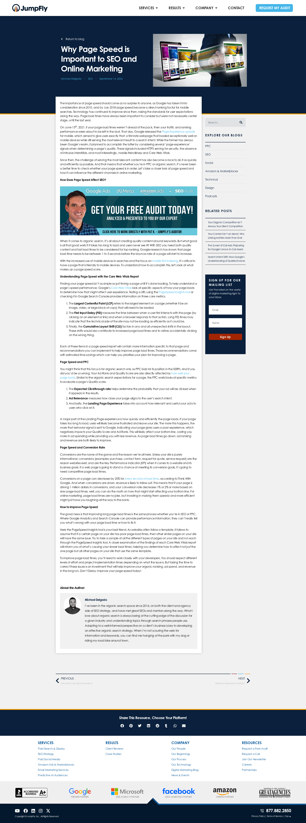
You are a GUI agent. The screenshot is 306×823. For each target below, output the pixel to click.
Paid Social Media (49, 759)
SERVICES (146, 8)
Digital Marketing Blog (185, 770)
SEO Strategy (46, 754)
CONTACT (236, 8)
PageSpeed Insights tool (174, 292)
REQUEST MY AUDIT (274, 8)
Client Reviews (114, 748)
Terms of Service (275, 816)
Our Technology (181, 764)
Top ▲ (288, 816)
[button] (122, 726)
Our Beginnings (180, 754)
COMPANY (204, 8)
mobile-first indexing (164, 261)
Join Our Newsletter (254, 759)
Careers (247, 764)
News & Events (180, 775)
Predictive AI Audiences (52, 775)
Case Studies (113, 754)
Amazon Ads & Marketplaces (56, 764)
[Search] (241, 122)
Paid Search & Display (51, 748)
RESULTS (175, 8)
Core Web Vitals (121, 288)
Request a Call (251, 754)
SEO (90, 78)
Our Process (178, 759)
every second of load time (142, 478)
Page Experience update (178, 131)
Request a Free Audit (255, 748)
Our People (178, 748)
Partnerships (249, 770)
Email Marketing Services (53, 770)
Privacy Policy (258, 816)
